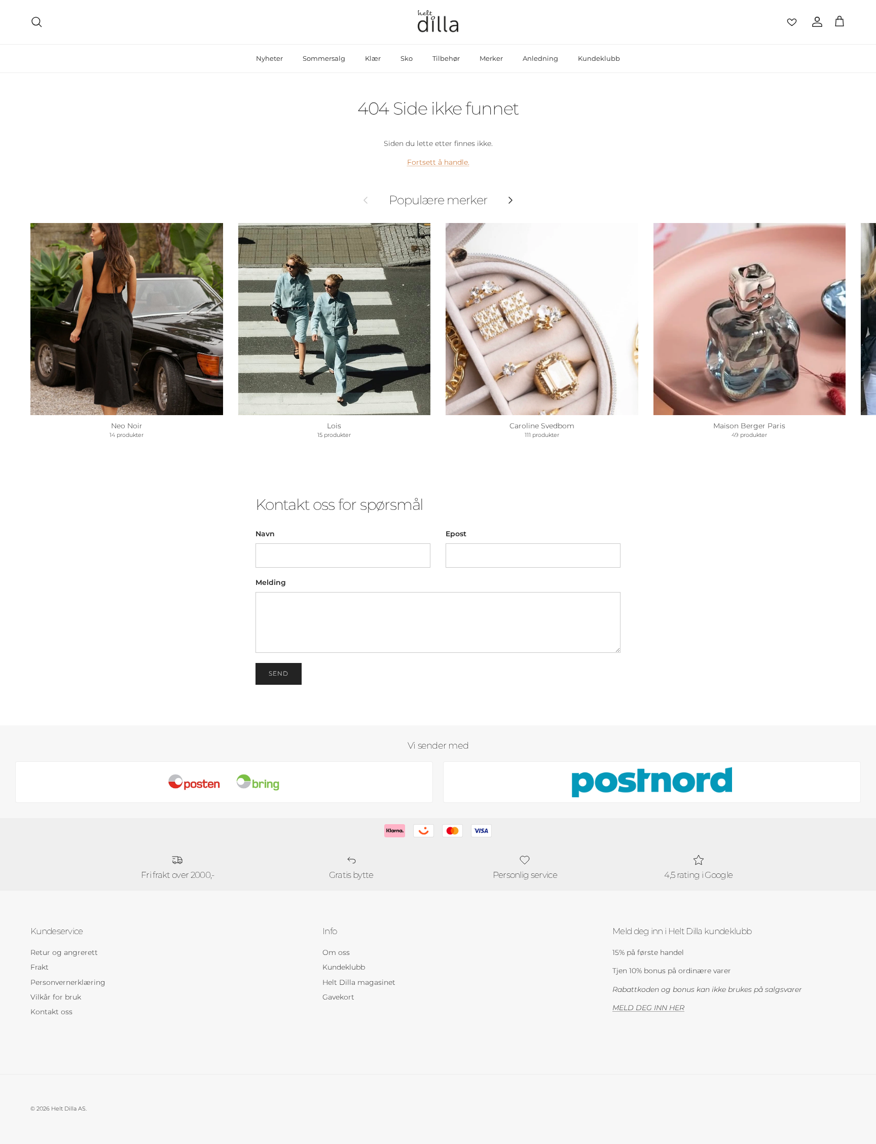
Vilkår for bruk (55, 997)
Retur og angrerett (64, 952)
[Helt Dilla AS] (438, 22)
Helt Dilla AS (68, 1108)
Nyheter (269, 58)
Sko (406, 58)
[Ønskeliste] (790, 22)
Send (278, 673)
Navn (265, 533)
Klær (373, 58)
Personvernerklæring (67, 982)
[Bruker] (815, 22)
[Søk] (36, 22)
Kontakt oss (51, 1011)
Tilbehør (446, 58)
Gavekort (338, 997)
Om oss (336, 952)
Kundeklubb (599, 58)
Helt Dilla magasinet (358, 982)
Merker (491, 58)
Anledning (540, 58)
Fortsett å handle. (438, 162)
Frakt (39, 967)
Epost (456, 533)
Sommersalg (324, 58)
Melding (271, 582)
